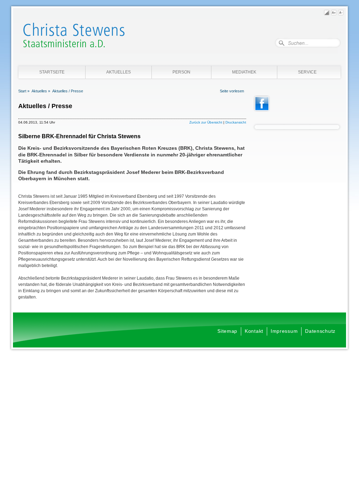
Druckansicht (235, 122)
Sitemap (227, 331)
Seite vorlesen (232, 91)
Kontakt (254, 331)
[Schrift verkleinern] (341, 13)
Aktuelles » (41, 91)
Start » (23, 91)
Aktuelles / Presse (67, 91)
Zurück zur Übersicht (205, 122)
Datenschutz (320, 331)
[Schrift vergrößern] (334, 13)
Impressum (284, 331)
